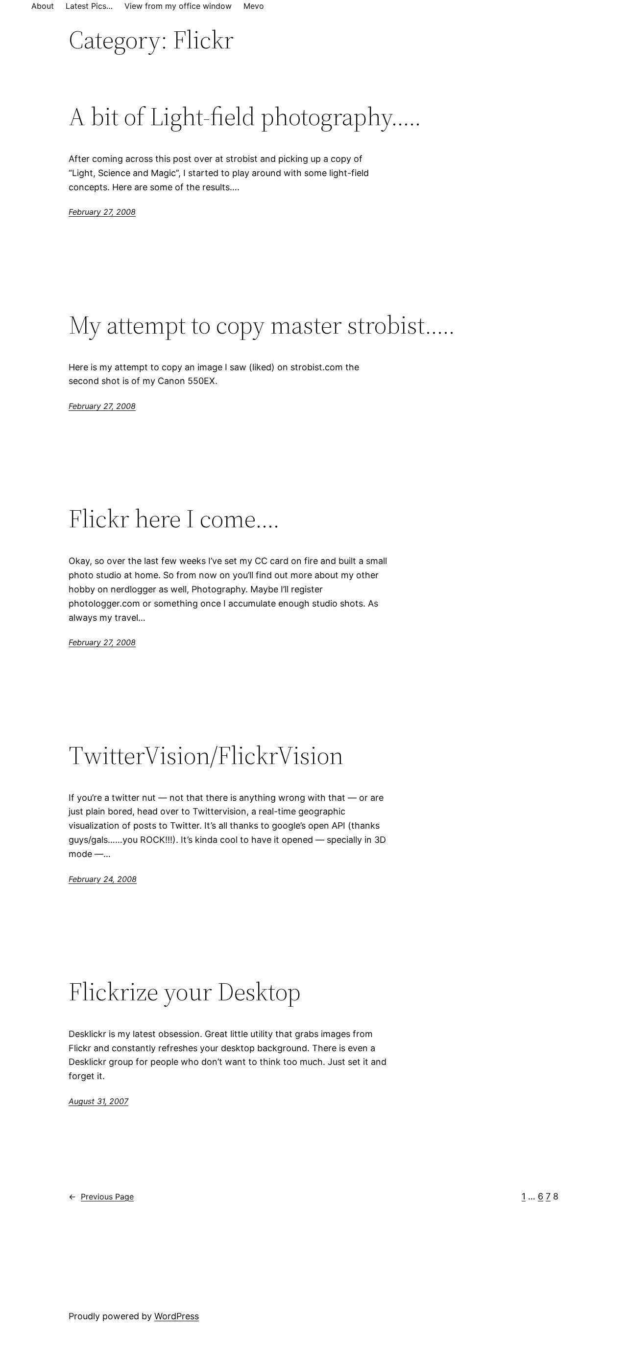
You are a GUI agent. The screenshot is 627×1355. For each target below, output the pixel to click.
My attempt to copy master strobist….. (262, 324)
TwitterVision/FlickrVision (206, 755)
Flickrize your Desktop (185, 991)
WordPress (176, 1316)
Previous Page (101, 1196)
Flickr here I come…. (174, 518)
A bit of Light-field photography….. (245, 116)
